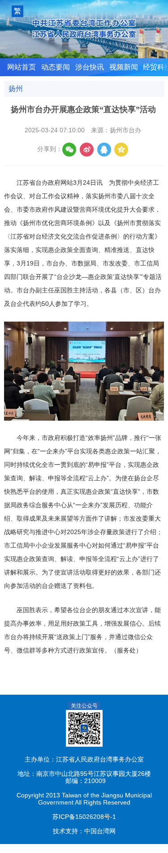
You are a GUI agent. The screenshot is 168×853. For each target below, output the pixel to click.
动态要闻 (55, 67)
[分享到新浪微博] (87, 150)
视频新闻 (123, 67)
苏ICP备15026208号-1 (84, 817)
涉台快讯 (89, 67)
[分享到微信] (69, 150)
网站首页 (21, 67)
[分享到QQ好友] (104, 150)
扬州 (16, 88)
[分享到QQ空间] (121, 150)
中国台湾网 (100, 831)
